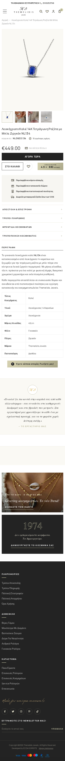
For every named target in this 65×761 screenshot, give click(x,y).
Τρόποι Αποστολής (11, 583)
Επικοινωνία (8, 688)
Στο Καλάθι (12, 166)
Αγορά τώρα (32, 156)
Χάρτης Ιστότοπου (46, 748)
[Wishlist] (47, 11)
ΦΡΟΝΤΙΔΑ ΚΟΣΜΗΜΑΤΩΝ (17, 227)
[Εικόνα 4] (46, 117)
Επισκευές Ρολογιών (12, 673)
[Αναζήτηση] (41, 11)
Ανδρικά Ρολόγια (10, 643)
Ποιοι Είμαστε (8, 668)
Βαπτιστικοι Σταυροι (11, 633)
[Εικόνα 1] (7, 117)
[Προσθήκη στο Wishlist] (28, 166)
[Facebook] (5, 711)
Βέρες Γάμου (8, 622)
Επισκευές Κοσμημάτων (14, 678)
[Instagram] (21, 711)
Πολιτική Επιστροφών (12, 593)
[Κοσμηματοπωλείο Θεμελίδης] (23, 11)
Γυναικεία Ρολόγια (11, 648)
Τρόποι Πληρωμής (11, 588)
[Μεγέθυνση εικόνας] (32, 70)
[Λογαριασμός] (53, 11)
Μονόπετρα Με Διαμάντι (14, 628)
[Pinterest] (29, 711)
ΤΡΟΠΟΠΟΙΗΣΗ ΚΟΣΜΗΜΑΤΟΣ (19, 235)
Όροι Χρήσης (8, 603)
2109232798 (48, 3)
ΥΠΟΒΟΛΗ (57, 729)
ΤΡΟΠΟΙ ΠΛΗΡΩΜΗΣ (13, 218)
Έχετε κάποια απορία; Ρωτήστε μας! (33, 364)
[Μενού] (5, 11)
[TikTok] (37, 711)
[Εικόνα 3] (33, 117)
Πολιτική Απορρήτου (12, 598)
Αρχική (5, 20)
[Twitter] (13, 711)
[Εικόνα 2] (20, 117)
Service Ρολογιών (11, 683)
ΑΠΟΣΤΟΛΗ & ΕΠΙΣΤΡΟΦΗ (17, 209)
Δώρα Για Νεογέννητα (13, 638)
